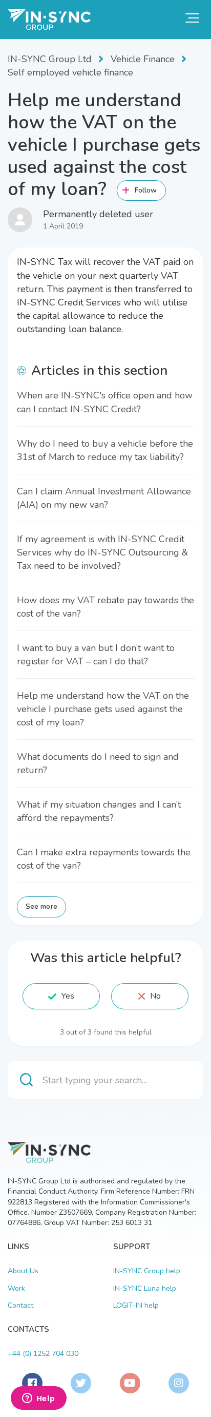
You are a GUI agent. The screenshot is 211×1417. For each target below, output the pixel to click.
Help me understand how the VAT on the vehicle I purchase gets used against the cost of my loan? (103, 709)
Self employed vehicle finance (70, 72)
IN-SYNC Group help (146, 1271)
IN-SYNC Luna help (144, 1288)
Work (16, 1288)
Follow (146, 190)
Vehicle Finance (143, 59)
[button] (192, 18)
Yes (67, 996)
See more (41, 906)
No (155, 996)
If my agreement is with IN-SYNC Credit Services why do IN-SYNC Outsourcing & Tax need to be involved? (102, 552)
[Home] (49, 19)
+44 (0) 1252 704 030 (43, 1353)
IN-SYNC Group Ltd (50, 59)
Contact (20, 1305)
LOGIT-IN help (136, 1305)
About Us (23, 1271)
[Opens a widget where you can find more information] (38, 1399)
